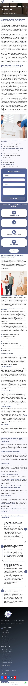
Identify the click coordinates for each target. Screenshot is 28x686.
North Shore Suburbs (6, 653)
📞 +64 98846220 (15, 1)
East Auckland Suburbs (7, 658)
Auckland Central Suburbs (7, 651)
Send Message (14, 198)
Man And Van (4, 636)
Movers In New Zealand (7, 649)
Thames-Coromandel (12, 12)
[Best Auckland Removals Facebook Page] (2, 677)
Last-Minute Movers (6, 643)
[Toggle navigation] (26, 1)
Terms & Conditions (14, 684)
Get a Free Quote (4, 682)
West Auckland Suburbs (7, 655)
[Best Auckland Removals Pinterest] (5, 677)
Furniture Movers (5, 632)
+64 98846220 (7, 495)
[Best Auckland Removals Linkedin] (8, 677)
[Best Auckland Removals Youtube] (14, 677)
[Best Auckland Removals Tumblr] (11, 677)
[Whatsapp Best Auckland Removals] (25, 682)
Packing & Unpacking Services (8, 638)
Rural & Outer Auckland (7, 662)
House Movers (5, 630)
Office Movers (5, 634)
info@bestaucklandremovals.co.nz (12, 497)
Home (2, 12)
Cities (5, 12)
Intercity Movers (5, 641)
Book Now (14, 251)
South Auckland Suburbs (7, 660)
